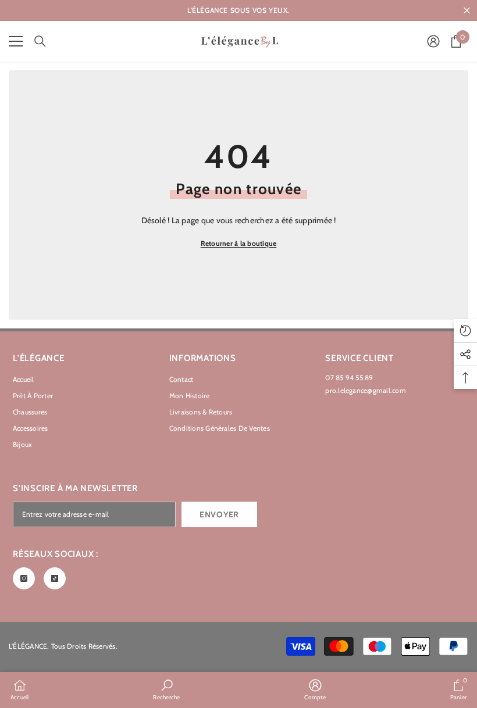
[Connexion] (433, 41)
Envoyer (219, 514)
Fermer (466, 10)
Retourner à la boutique (239, 243)
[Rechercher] (40, 41)
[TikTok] (55, 578)
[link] (166, 689)
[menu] (16, 41)
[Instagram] (24, 578)
